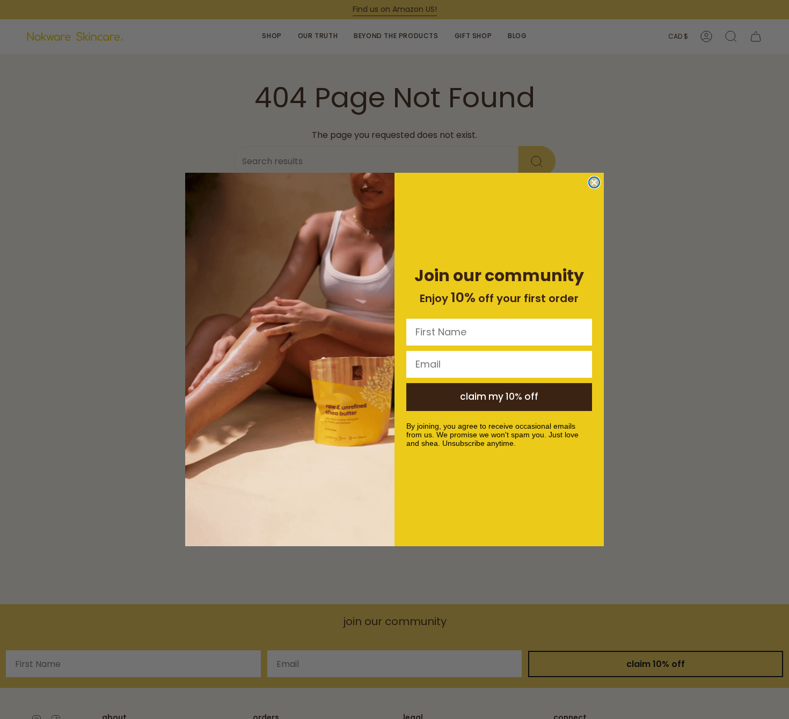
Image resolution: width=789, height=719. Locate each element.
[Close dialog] (594, 182)
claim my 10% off (499, 396)
